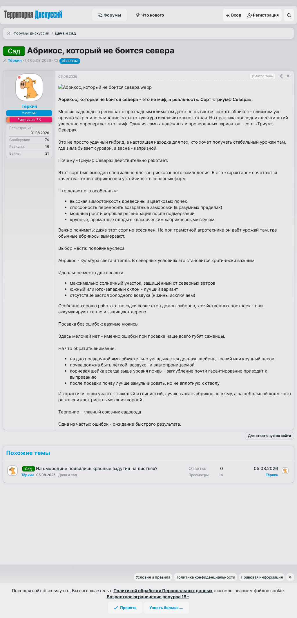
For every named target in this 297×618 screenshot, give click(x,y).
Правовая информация (262, 577)
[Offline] (19, 78)
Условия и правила (153, 577)
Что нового (152, 14)
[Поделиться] (281, 76)
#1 (289, 76)
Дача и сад (67, 475)
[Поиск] (289, 15)
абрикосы (70, 61)
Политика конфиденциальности (205, 577)
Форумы (112, 14)
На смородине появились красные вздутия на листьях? (96, 468)
